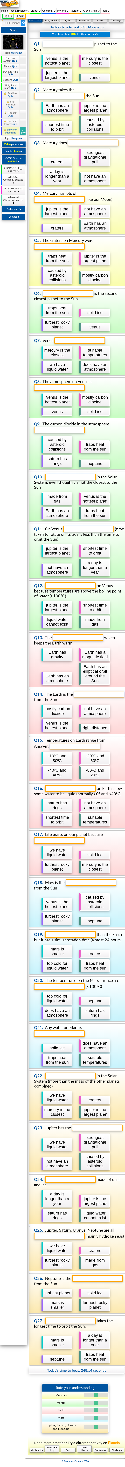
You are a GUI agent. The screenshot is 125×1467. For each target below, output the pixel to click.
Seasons (10, 79)
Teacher (12, 151)
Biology (35, 10)
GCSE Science (13, 159)
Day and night (10, 73)
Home (4, 10)
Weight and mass (10, 86)
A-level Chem (90, 10)
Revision (75, 10)
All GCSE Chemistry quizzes (13, 178)
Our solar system (10, 59)
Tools (104, 10)
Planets (10, 66)
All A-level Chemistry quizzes (13, 198)
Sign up (8, 16)
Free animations (18, 10)
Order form (13, 209)
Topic (13, 52)
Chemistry (48, 10)
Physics (62, 10)
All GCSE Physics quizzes (13, 190)
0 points (23, 131)
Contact (12, 216)
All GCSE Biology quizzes (13, 169)
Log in (20, 16)
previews (12, 144)
